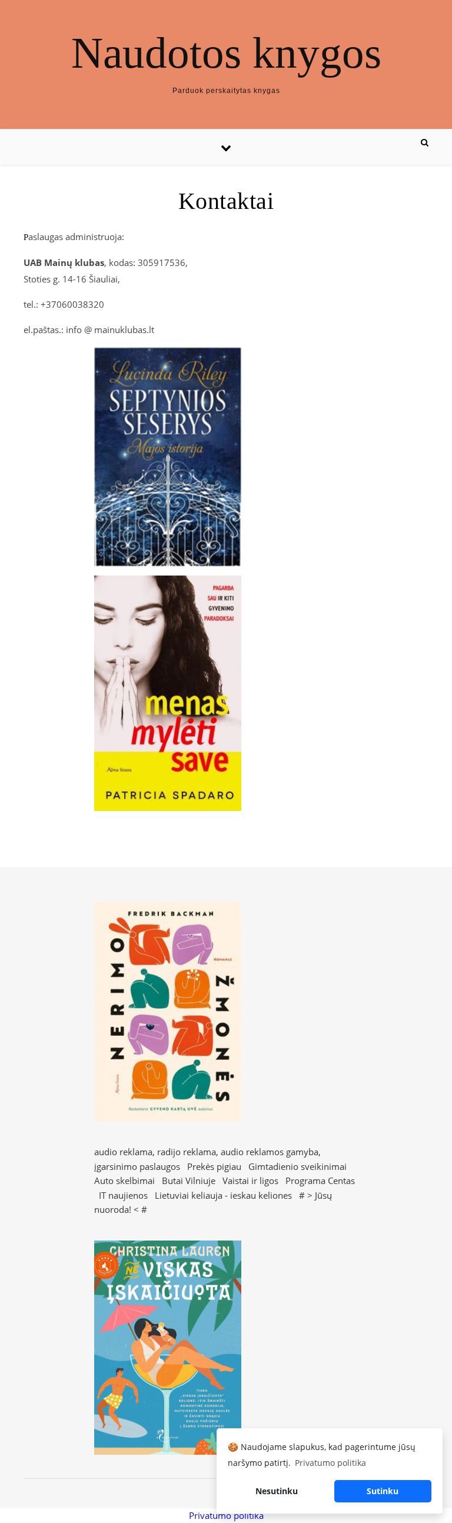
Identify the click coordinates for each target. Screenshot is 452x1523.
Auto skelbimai (124, 1180)
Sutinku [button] (382, 1491)
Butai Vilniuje (188, 1180)
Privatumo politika (226, 1515)
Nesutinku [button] (276, 1491)
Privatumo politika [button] (330, 1462)
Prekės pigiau (214, 1166)
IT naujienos (123, 1195)
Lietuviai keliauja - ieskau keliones (223, 1195)
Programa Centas (320, 1180)
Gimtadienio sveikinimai (297, 1166)
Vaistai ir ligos (250, 1180)
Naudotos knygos (226, 53)
